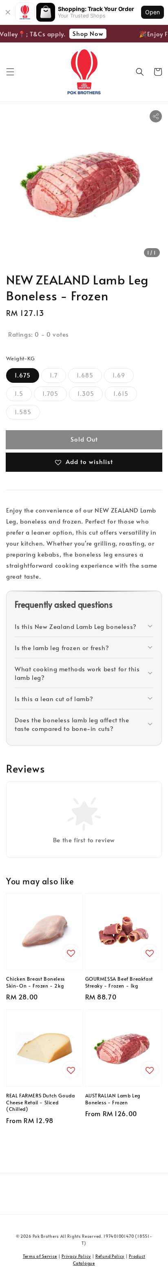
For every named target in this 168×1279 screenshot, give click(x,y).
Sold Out (84, 439)
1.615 (120, 393)
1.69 (119, 375)
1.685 (85, 375)
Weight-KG (20, 358)
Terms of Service (40, 1256)
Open (152, 12)
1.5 (19, 393)
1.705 (50, 393)
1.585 (23, 412)
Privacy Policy (76, 1256)
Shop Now (86, 33)
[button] (10, 72)
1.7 (53, 375)
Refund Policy (109, 1256)
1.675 (23, 375)
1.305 (85, 393)
